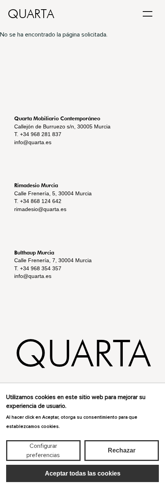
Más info (72, 426)
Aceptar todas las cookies (82, 473)
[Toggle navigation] (147, 13)
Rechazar (121, 450)
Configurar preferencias (43, 450)
